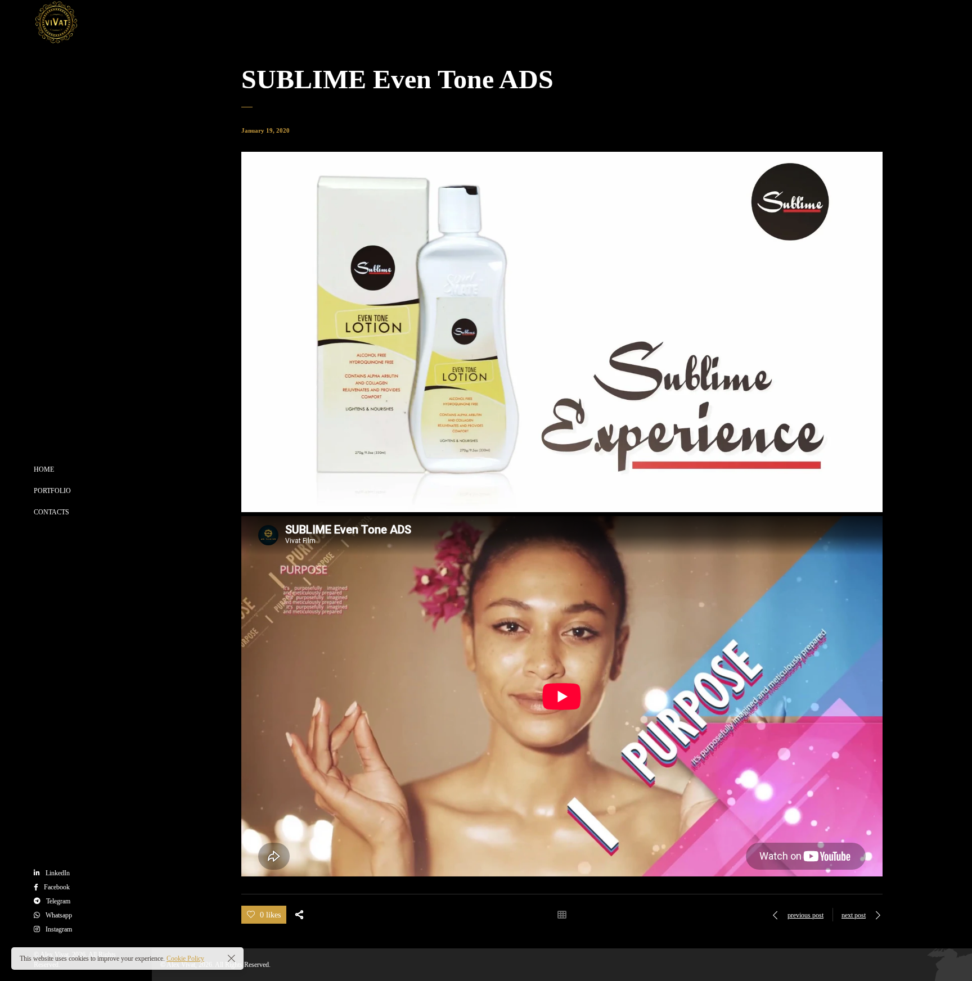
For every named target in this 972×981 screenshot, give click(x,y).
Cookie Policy (185, 958)
